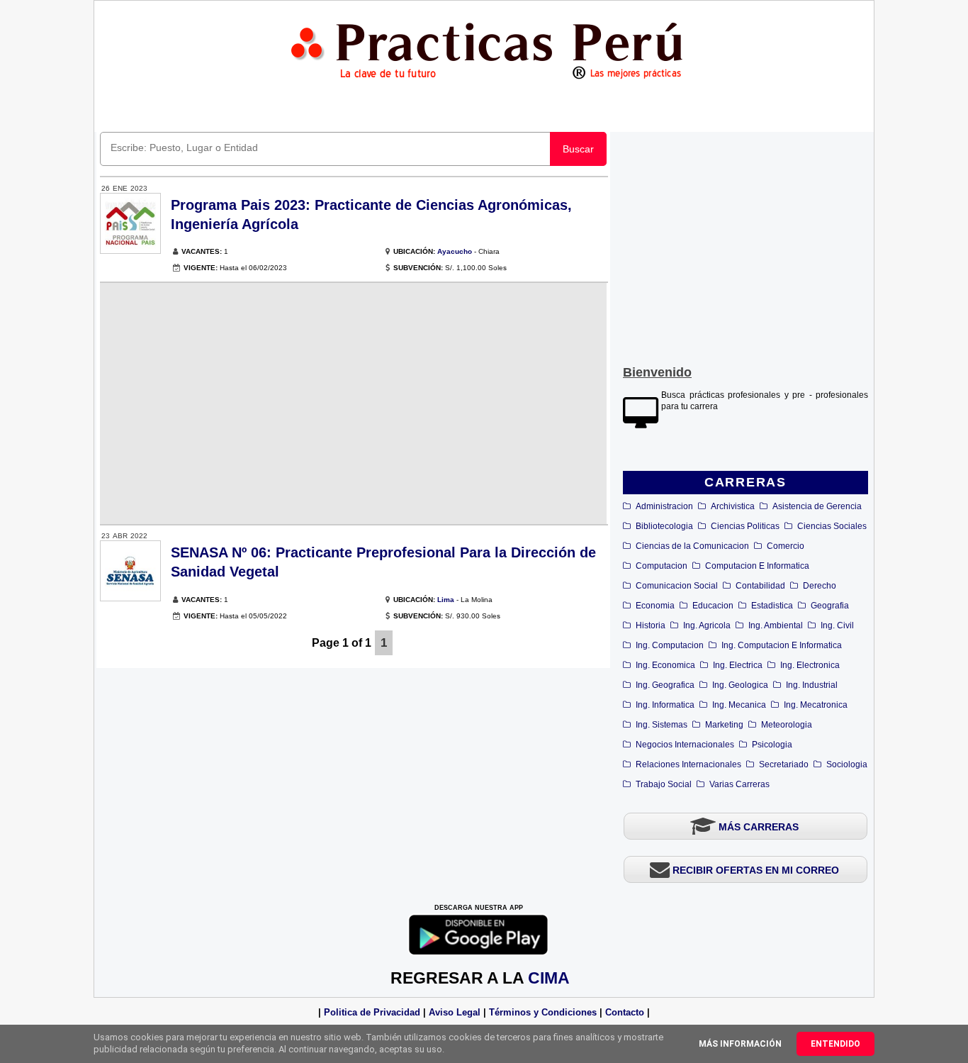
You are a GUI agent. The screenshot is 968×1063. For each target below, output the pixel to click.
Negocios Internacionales (685, 745)
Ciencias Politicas (745, 526)
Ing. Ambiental (775, 625)
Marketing (724, 725)
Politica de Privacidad (372, 1012)
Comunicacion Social (677, 586)
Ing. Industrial (812, 685)
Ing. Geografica (665, 685)
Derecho (819, 586)
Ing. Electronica (810, 665)
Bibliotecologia (664, 526)
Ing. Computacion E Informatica (781, 645)
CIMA (549, 978)
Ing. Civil (837, 625)
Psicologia (772, 745)
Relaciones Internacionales (688, 764)
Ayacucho (454, 251)
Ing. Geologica (740, 685)
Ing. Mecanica (739, 705)
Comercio (785, 546)
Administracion (664, 506)
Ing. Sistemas (661, 725)
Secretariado (784, 764)
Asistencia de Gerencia (817, 506)
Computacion (661, 566)
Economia (655, 606)
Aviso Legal (454, 1012)
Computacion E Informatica (757, 566)
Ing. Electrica (737, 665)
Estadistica (772, 606)
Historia (650, 625)
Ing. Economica (665, 665)
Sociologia (846, 764)
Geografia (830, 606)
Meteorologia (786, 725)
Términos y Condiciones (543, 1012)
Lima (445, 599)
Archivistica (733, 506)
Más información (740, 1044)
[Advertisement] (745, 245)
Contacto (624, 1012)
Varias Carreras (739, 784)
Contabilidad (760, 586)
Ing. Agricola (707, 625)
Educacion (712, 606)
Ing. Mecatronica (816, 705)
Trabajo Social (664, 784)
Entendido (835, 1044)
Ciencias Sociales (832, 526)
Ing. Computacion (670, 645)
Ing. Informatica (665, 705)
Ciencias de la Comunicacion (692, 546)
